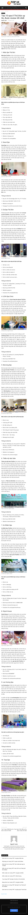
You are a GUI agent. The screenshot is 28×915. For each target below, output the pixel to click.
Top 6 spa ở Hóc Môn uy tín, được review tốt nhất (20, 830)
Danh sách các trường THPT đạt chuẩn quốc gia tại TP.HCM (13, 865)
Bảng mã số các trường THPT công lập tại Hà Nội (12, 882)
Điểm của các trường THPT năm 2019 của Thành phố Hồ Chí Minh (13, 869)
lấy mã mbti (4, 894)
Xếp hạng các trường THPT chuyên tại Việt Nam (12, 861)
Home (2, 11)
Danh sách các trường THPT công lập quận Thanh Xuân (14, 889)
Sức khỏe (6, 11)
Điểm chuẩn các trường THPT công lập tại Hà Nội (12, 872)
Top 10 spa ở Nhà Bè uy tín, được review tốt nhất (7, 830)
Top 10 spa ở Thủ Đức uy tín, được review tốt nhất (13, 16)
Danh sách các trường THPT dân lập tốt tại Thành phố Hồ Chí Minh (14, 885)
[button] (26, 8)
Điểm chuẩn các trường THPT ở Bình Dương (11, 876)
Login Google (14, 910)
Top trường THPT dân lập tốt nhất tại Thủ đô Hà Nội (13, 879)
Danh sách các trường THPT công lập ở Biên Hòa (12, 858)
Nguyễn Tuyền (4, 20)
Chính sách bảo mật (14, 900)
